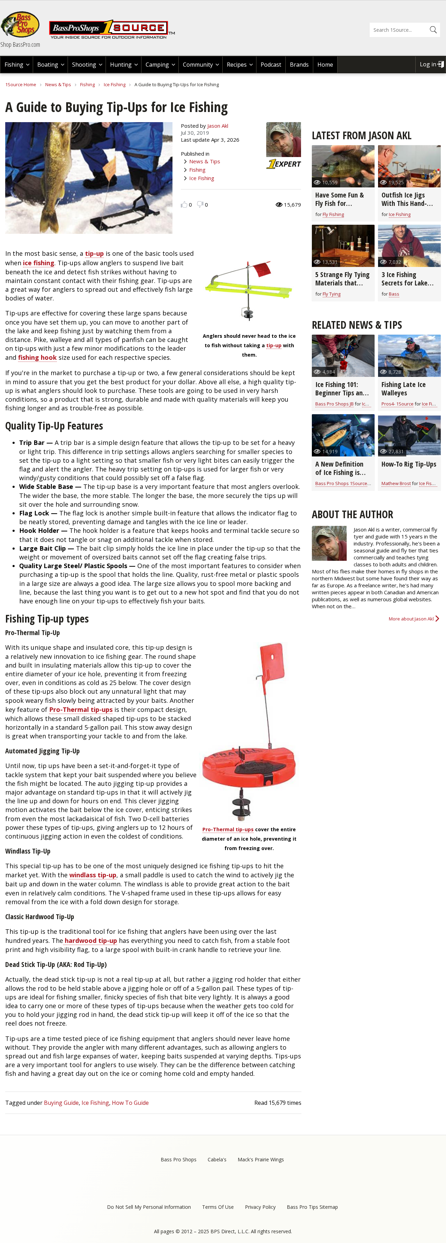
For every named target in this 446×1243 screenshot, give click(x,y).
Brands (299, 64)
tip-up (274, 345)
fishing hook (37, 357)
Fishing (14, 64)
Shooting (84, 64)
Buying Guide (61, 1103)
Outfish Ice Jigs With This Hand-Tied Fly (404, 203)
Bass (394, 294)
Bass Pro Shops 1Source (341, 483)
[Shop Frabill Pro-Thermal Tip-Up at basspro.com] (249, 732)
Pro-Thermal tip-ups (228, 829)
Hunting (121, 64)
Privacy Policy (260, 1207)
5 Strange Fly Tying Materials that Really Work (342, 283)
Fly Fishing (333, 214)
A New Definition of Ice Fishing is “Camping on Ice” (339, 472)
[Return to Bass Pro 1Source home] (115, 37)
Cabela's (217, 1159)
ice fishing (38, 263)
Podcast (271, 64)
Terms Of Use (218, 1207)
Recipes (237, 64)
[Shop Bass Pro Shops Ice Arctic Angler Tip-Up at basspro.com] (249, 323)
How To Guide (130, 1103)
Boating (47, 64)
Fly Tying (331, 294)
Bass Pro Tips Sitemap (312, 1207)
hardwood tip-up (90, 940)
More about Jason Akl (411, 619)
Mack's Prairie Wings (261, 1159)
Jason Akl (217, 125)
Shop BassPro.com (20, 44)
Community (198, 64)
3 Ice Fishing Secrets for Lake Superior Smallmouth (405, 287)
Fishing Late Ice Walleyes (404, 388)
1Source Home (20, 84)
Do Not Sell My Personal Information (149, 1207)
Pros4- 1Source (398, 404)
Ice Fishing (114, 84)
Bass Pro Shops (179, 1159)
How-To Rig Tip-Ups (409, 464)
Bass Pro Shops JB (334, 404)
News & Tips (58, 84)
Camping (157, 64)
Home (325, 64)
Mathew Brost (396, 483)
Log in (428, 64)
